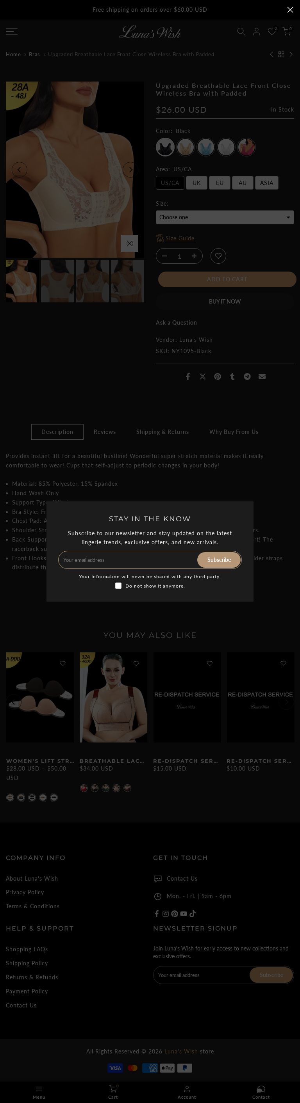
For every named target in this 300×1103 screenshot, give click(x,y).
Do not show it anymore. (155, 586)
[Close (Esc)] (290, 10)
